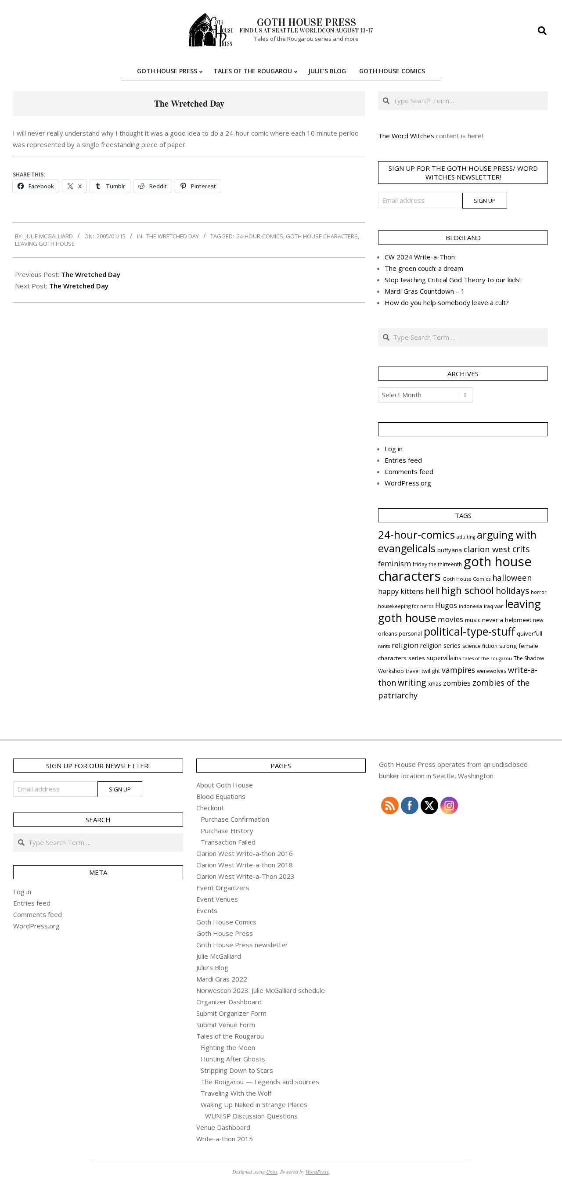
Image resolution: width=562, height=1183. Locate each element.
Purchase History (227, 830)
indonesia (470, 606)
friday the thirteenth (437, 564)
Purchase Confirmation (235, 819)
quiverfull (529, 633)
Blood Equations (220, 796)
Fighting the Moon (228, 1047)
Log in (394, 448)
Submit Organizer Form (231, 1013)
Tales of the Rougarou (230, 1036)
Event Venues (217, 899)
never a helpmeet (506, 620)
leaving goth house (45, 244)
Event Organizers (222, 887)
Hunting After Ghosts (233, 1058)
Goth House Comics (466, 578)
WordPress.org (408, 482)
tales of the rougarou (487, 658)
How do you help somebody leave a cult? (447, 302)
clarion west (487, 548)
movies (450, 619)
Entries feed (403, 460)
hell (432, 590)
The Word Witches (406, 135)
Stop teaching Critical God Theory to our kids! (453, 279)
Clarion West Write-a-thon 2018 (244, 864)
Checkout (210, 807)
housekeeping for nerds (405, 606)
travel (413, 671)
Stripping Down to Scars (237, 1070)
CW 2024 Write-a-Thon (420, 256)
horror (539, 592)
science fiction (479, 646)
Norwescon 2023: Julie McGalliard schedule (260, 990)
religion (405, 645)
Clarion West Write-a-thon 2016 (244, 853)
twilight (431, 671)
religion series (440, 645)
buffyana (449, 550)
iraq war (493, 606)
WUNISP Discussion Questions (251, 1115)
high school (467, 590)
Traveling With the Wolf (236, 1093)
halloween (512, 577)
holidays (512, 591)
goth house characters (322, 236)
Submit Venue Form (225, 1024)
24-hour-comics (260, 236)
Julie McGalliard (218, 956)
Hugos (446, 605)
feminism (394, 563)
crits (521, 549)
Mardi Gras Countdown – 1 (425, 291)
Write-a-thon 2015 (224, 1138)
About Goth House (224, 784)
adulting (466, 537)
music (472, 620)
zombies (457, 683)
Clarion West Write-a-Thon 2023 (245, 876)
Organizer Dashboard (229, 1001)
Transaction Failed (228, 842)
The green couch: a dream (424, 268)
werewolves (491, 671)
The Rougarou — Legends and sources (260, 1081)
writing (412, 682)
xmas (434, 683)
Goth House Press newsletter (242, 944)
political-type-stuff (469, 631)
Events (206, 910)
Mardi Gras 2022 (221, 978)
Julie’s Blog (212, 967)
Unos (271, 1171)
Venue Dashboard (223, 1127)
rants (384, 646)
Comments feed (409, 471)
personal (410, 633)
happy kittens (401, 591)
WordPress (317, 1171)
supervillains (444, 658)
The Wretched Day (172, 236)
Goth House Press (224, 933)
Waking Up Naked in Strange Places (254, 1104)
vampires (458, 670)
